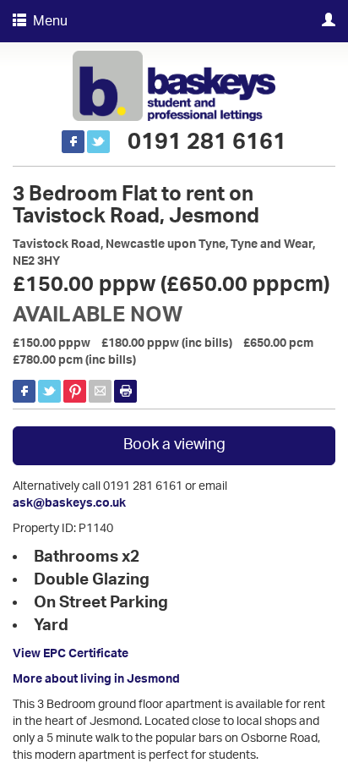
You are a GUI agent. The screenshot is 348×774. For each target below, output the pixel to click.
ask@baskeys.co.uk (69, 503)
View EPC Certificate (70, 654)
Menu (47, 21)
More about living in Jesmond (96, 679)
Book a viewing (174, 445)
